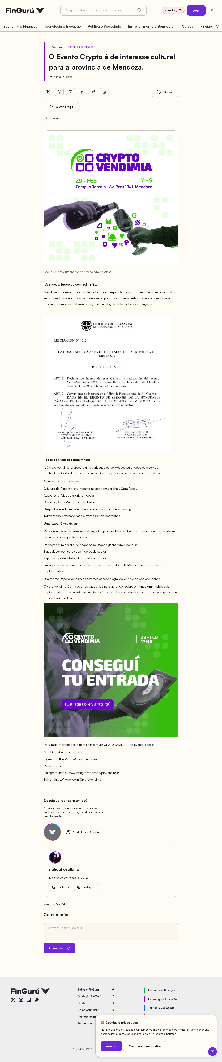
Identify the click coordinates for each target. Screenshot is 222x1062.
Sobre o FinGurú (88, 989)
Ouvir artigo (64, 107)
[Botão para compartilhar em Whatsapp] (59, 92)
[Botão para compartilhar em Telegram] (93, 92)
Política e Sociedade (104, 26)
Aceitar (111, 1046)
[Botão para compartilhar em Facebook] (82, 92)
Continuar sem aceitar (145, 1046)
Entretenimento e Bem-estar (151, 26)
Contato (83, 1003)
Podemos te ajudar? (212, 1051)
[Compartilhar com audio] (104, 92)
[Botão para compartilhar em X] (48, 92)
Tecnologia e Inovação (62, 26)
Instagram (89, 887)
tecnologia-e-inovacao (81, 46)
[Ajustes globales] (212, 10)
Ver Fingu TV (175, 10)
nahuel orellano (63, 77)
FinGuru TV (209, 26)
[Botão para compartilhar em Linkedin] (70, 92)
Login (196, 10)
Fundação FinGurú (89, 996)
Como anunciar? (88, 1010)
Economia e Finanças (20, 26)
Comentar (56, 948)
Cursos (188, 26)
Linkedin (64, 887)
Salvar (168, 92)
